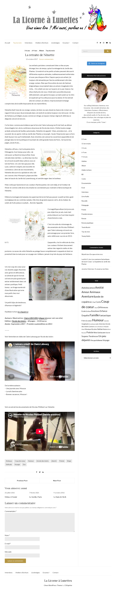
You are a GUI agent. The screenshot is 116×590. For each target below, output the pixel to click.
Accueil (7, 43)
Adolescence (88, 287)
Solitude (9, 464)
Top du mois (17, 43)
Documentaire (86, 183)
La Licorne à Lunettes (58, 580)
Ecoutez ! (66, 43)
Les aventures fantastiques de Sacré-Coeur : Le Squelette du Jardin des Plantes (96, 261)
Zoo (24, 464)
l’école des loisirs (19, 321)
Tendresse (93, 336)
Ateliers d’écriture (41, 43)
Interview (102, 324)
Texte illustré (86, 227)
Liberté (54, 461)
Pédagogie (85, 205)
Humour (31, 461)
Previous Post (22, 481)
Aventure (87, 296)
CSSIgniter (68, 585)
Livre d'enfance (99, 326)
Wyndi (84, 254)
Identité (106, 321)
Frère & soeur (87, 321)
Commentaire (11, 511)
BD (83, 174)
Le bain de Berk (60, 497)
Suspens (85, 336)
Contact (75, 43)
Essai (83, 188)
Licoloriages (55, 43)
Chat (93, 302)
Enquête (85, 315)
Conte (84, 179)
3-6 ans (27, 51)
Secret (108, 333)
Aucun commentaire (46, 59)
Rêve (95, 332)
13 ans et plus (86, 144)
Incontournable (94, 324)
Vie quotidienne (96, 340)
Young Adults (86, 236)
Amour (85, 292)
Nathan (100, 329)
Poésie (61, 461)
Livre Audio (85, 196)
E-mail (8, 543)
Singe (69, 461)
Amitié (99, 287)
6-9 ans (34, 51)
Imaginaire (85, 324)
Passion (84, 332)
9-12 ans (84, 157)
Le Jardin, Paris (35, 497)
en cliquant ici (23, 312)
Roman (84, 218)
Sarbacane (101, 332)
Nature (105, 329)
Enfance (103, 311)
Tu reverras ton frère (101, 269)
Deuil (96, 307)
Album (41, 51)
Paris (109, 329)
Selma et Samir (11, 497)
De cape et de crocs (96, 254)
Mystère (94, 329)
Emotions (95, 311)
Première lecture (87, 214)
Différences (103, 307)
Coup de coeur (20, 461)
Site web (8, 552)
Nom (7, 535)
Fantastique (105, 315)
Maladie (106, 326)
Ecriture (88, 311)
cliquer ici (43, 318)
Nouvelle (84, 201)
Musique (88, 329)
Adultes (84, 161)
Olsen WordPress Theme (53, 585)
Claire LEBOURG (31, 318)
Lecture (91, 326)
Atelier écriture (86, 170)
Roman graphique (87, 223)
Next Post (57, 481)
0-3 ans (84, 139)
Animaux (9, 461)
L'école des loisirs (43, 461)
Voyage (17, 464)
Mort (83, 329)
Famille (94, 315)
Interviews (28, 43)
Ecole (84, 311)
